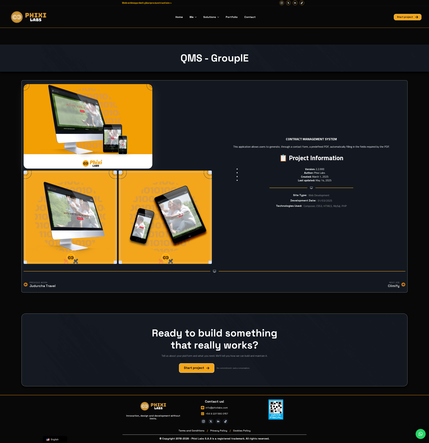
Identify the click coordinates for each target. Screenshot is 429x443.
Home (179, 17)
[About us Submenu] (197, 17)
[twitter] (288, 3)
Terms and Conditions (191, 430)
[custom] (301, 3)
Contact (250, 17)
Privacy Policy (218, 430)
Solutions (209, 17)
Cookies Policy (242, 430)
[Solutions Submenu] (219, 17)
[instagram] (281, 3)
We (192, 17)
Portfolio (232, 17)
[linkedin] (295, 3)
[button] (421, 434)
